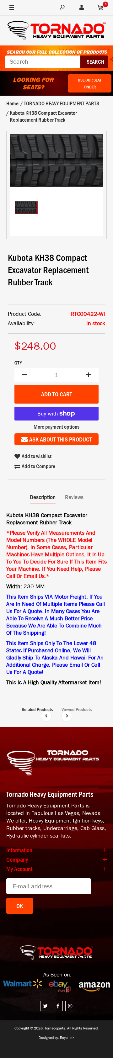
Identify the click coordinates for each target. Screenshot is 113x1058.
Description (43, 497)
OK (19, 905)
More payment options (56, 427)
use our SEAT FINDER (89, 83)
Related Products (37, 709)
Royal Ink (67, 1037)
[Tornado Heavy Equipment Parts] (57, 31)
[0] (100, 8)
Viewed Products (77, 709)
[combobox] (42, 62)
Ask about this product (60, 439)
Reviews (74, 497)
